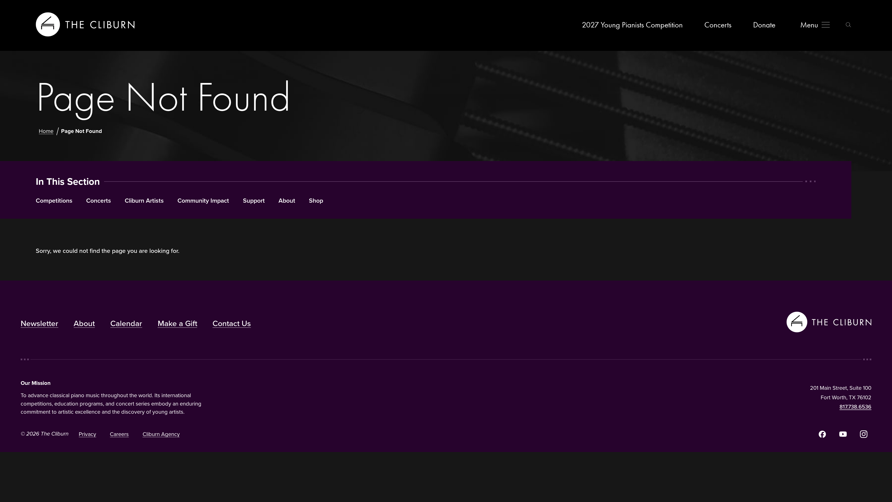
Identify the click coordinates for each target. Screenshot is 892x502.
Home (46, 131)
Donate (764, 25)
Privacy (87, 434)
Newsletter (39, 323)
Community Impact (203, 201)
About (287, 201)
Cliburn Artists (144, 201)
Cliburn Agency (161, 434)
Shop (316, 201)
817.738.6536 (855, 407)
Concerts (717, 25)
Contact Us (232, 323)
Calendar (126, 323)
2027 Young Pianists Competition (632, 25)
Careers (119, 434)
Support (254, 201)
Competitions (54, 201)
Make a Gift (177, 323)
